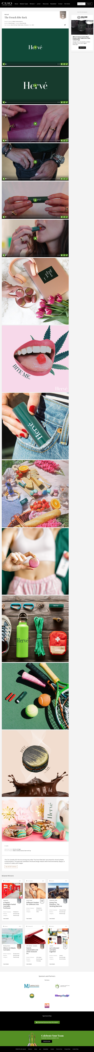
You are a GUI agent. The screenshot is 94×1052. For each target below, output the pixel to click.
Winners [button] (32, 4)
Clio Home (67, 4)
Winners (30, 1049)
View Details (6, 918)
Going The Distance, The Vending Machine (55, 904)
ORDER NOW (46, 1041)
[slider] (31, 64)
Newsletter (53, 4)
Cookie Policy (75, 1049)
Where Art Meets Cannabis (9, 949)
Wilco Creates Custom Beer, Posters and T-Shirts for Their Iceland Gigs (81, 38)
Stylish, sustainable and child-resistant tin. (32, 950)
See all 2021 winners (11, 866)
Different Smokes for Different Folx (32, 903)
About (16, 4)
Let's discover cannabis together (54, 950)
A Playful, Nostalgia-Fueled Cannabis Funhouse (9, 905)
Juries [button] (38, 4)
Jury (40, 1049)
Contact (60, 4)
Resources (46, 4)
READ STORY (82, 47)
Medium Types (24, 4)
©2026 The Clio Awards (21, 1049)
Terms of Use (59, 1049)
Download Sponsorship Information (48, 1022)
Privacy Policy (67, 1049)
